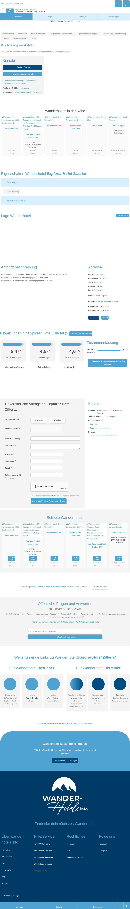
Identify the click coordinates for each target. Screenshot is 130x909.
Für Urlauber (7, 856)
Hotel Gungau (118, 126)
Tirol (101, 286)
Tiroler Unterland (104, 301)
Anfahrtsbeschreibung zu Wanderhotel (20, 81)
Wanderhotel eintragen (43, 864)
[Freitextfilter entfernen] (118, 3)
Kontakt (105, 318)
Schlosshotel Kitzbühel (75, 127)
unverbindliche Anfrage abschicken (48, 501)
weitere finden (32, 698)
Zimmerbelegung (12, 428)
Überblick (11, 182)
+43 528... (14, 88)
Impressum (71, 844)
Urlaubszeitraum (12, 419)
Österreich (98, 290)
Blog (3, 877)
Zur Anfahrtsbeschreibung (100, 428)
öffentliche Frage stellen (66, 637)
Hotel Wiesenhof (54, 126)
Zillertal (115, 301)
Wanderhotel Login (11, 896)
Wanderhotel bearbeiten (43, 857)
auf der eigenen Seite (98, 699)
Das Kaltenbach (11, 128)
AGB (68, 851)
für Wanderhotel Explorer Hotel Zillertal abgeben (10, 699)
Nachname (10, 461)
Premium (125, 113)
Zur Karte (94, 424)
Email (7, 468)
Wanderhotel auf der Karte (15, 83)
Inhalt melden (100, 586)
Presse (4, 863)
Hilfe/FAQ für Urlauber (43, 851)
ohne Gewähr (81, 586)
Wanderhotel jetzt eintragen (66, 760)
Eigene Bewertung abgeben (82, 334)
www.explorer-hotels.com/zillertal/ (28, 92)
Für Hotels (6, 850)
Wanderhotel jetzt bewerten (109, 363)
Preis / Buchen (23, 67)
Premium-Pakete (40, 871)
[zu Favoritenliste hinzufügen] (3, 23)
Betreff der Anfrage (13, 439)
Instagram (103, 851)
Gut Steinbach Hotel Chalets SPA (97, 545)
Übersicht (17, 17)
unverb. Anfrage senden (23, 74)
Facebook (103, 844)
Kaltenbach (98, 282)
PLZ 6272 (103, 279)
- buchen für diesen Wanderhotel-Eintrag (120, 698)
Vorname (9, 454)
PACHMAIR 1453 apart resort (33, 135)
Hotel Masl (97, 126)
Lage (50, 17)
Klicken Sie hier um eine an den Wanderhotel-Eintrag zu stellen (66, 622)
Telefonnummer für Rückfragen (13, 476)
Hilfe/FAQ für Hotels (42, 844)
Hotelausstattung (16, 200)
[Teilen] (120, 905)
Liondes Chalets (118, 532)
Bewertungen (114, 17)
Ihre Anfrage (10, 445)
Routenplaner (123, 215)
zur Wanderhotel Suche (3, 10)
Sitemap (5, 883)
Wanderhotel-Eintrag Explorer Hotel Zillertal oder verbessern (76, 701)
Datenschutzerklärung (43, 496)
